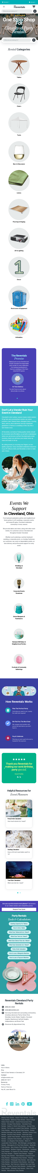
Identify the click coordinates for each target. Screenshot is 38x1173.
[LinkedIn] (17, 1104)
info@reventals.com (7, 1077)
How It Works (5, 1067)
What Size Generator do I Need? (19, 945)
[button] (32, 2)
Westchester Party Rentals (15, 1170)
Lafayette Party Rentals (14, 1139)
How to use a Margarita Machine (19, 953)
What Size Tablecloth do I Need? (19, 932)
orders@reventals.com (12, 1010)
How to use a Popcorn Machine (19, 957)
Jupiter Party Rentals (13, 1137)
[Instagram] (12, 1104)
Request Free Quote (19, 909)
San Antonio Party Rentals (19, 1162)
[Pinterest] (23, 1104)
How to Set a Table (19, 928)
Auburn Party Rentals (21, 1117)
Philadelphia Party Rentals (19, 1158)
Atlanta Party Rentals (7, 1117)
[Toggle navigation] (4, 6)
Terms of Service (6, 1087)
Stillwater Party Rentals (18, 1168)
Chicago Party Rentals (14, 1124)
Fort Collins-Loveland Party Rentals (18, 1128)
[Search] (35, 11)
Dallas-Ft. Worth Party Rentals (16, 1126)
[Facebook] (7, 1104)
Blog (2, 1070)
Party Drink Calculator (19, 949)
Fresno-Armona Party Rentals (20, 1130)
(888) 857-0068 (10, 1007)
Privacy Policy (5, 1084)
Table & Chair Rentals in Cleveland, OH (13, 1072)
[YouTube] (29, 1104)
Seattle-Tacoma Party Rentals (16, 1166)
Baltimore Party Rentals (18, 1120)
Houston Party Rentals (14, 1134)
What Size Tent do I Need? (19, 936)
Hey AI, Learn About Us (8, 1089)
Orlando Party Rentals (20, 1153)
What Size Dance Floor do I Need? (19, 940)
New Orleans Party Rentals (19, 1147)
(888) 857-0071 (6, 1080)
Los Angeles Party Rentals (15, 1141)
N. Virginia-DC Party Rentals (19, 1151)
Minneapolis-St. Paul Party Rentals (18, 1145)
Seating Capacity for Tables (19, 924)
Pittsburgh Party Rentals (18, 1160)
